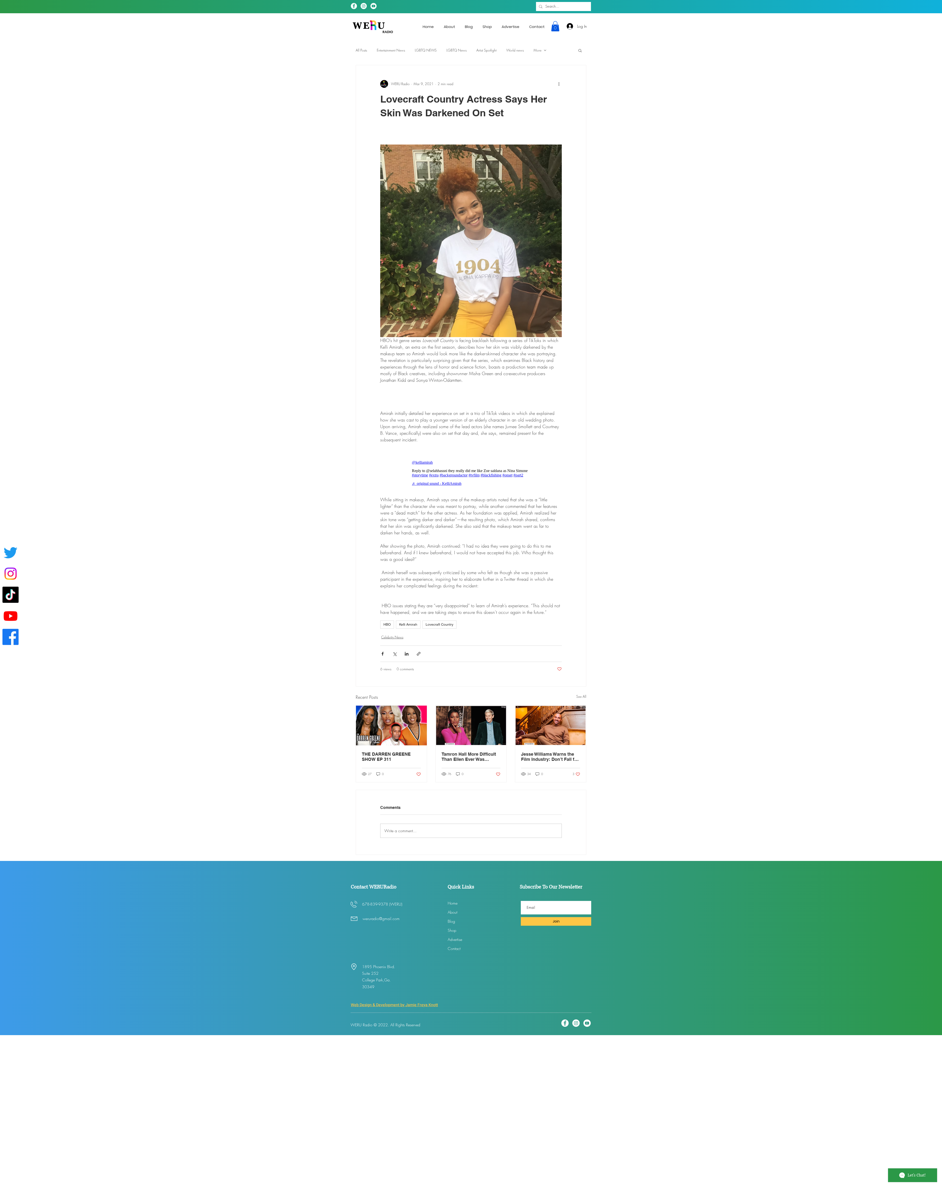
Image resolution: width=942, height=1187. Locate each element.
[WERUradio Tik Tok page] (10, 595)
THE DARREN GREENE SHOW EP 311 (386, 757)
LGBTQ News (456, 50)
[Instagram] (364, 6)
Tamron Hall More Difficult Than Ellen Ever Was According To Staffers (469, 757)
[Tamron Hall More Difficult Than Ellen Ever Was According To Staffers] (471, 725)
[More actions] (559, 84)
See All (581, 696)
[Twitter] (10, 552)
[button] (555, 26)
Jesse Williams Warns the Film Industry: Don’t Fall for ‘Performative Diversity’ (550, 757)
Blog (451, 921)
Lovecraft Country (439, 624)
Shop (452, 930)
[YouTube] (373, 6)
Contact (454, 948)
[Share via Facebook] (382, 653)
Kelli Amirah (408, 624)
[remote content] (471, 473)
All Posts (361, 50)
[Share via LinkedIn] (406, 653)
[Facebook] (354, 6)
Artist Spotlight (486, 50)
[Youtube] (10, 616)
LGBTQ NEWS (426, 50)
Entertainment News (391, 50)
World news (515, 50)
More (537, 50)
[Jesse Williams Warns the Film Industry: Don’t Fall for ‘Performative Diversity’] (550, 725)
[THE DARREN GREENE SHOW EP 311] (391, 725)
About (452, 912)
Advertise (455, 939)
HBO (387, 624)
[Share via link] (418, 653)
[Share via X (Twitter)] (394, 653)
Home (453, 903)
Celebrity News (392, 637)
